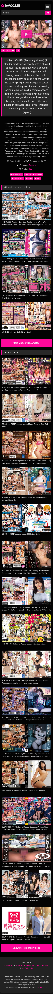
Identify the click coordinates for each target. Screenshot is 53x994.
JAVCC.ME (12, 5)
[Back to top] (45, 986)
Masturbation (38, 174)
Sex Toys (30, 178)
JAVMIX (18, 965)
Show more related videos (26, 948)
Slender (38, 178)
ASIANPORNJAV (31, 965)
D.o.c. (31, 169)
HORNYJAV (8, 965)
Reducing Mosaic (17, 174)
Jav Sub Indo (27, 968)
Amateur (32, 165)
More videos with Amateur (26, 343)
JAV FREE (45, 965)
